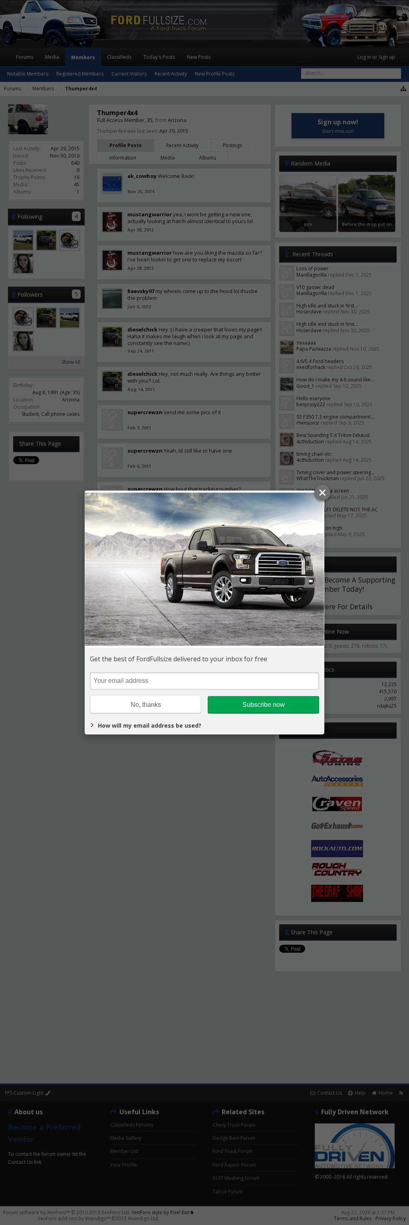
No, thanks (146, 704)
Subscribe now (263, 704)
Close (322, 493)
